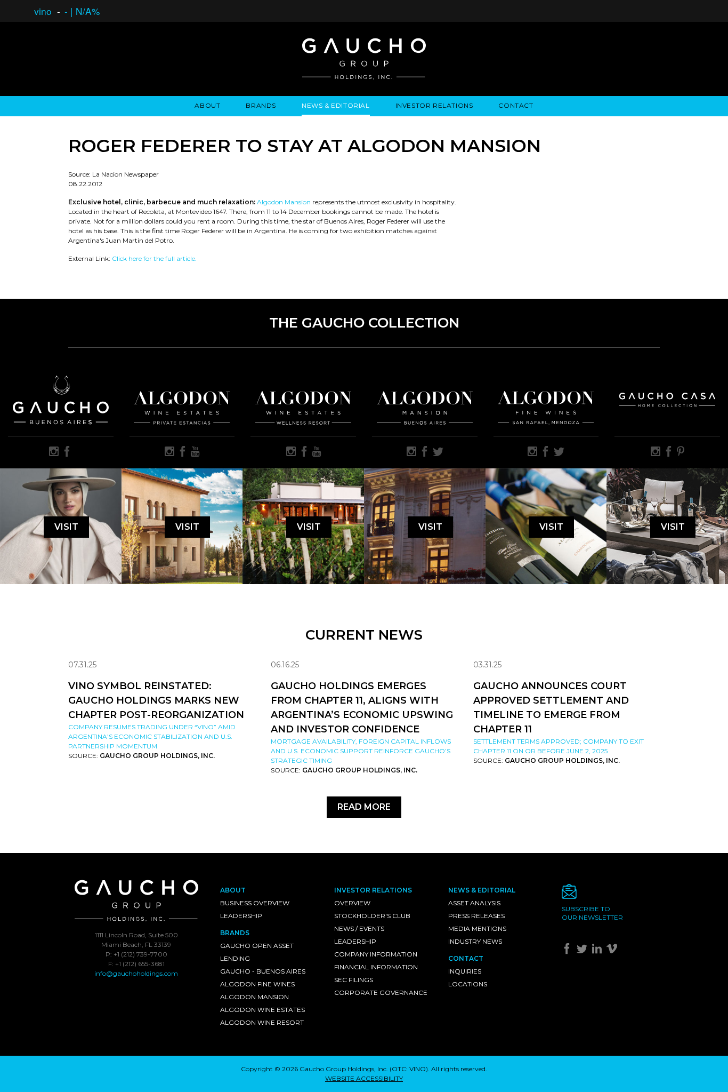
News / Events (359, 928)
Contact (515, 105)
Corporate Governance (380, 993)
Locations (467, 984)
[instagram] (53, 452)
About (207, 105)
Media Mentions (477, 928)
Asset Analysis (474, 903)
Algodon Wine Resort (262, 1022)
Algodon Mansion (284, 202)
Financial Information (376, 967)
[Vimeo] (613, 951)
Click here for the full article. (154, 258)
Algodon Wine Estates (262, 1010)
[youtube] (195, 452)
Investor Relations (434, 105)
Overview (352, 903)
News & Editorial (336, 105)
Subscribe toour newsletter (592, 913)
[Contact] (611, 894)
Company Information (375, 954)
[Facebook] (568, 951)
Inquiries (464, 971)
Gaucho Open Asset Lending (257, 952)
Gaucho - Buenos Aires (262, 971)
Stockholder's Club (372, 916)
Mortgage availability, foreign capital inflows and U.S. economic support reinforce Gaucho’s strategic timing (361, 750)
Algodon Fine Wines (257, 984)
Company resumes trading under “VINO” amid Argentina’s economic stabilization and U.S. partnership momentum (152, 736)
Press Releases (476, 916)
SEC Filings (353, 980)
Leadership (241, 916)
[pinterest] (680, 452)
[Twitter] (583, 951)
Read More (364, 807)
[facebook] (67, 452)
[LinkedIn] (598, 951)
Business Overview (254, 903)
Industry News (475, 941)
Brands (261, 105)
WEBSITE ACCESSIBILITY (364, 1078)
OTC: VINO (409, 1069)
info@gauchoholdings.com (136, 973)
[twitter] (438, 452)
